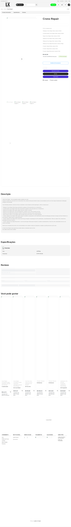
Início (2, 9)
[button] (10, 391)
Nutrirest (42, 381)
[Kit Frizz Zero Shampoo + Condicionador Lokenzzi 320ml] (29, 338)
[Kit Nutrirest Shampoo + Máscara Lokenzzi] (53, 338)
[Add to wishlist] (10, 302)
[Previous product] (66, 9)
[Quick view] (10, 300)
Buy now (55, 73)
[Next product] (69, 9)
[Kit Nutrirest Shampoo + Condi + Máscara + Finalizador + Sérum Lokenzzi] (41, 338)
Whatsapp (53, 4)
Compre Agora (55, 76)
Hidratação (4, 383)
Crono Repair (4, 381)
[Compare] (10, 297)
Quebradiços (63, 384)
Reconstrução (4, 384)
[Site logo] (8, 4)
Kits (5, 9)
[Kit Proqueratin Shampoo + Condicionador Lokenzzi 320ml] (65, 338)
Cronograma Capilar (6, 382)
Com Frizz (27, 381)
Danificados (15, 383)
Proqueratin (62, 383)
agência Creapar (37, 520)
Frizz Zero (30, 382)
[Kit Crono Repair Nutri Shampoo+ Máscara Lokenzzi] (18, 338)
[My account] (58, 5)
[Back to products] (68, 9)
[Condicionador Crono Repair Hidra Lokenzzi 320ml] (6, 338)
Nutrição (8, 383)
